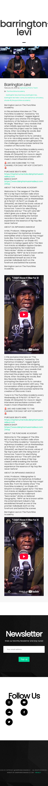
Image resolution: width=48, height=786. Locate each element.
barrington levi (31, 95)
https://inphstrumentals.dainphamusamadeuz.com (23, 175)
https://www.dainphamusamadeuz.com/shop (23, 182)
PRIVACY (38, 773)
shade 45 (8, 100)
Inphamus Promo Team (29, 88)
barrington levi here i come (14, 98)
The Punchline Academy (16, 91)
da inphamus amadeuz (34, 98)
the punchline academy (21, 100)
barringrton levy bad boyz (15, 95)
